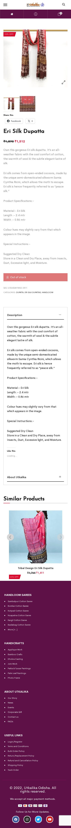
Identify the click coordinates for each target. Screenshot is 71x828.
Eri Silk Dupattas (33, 292)
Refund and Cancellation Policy (23, 760)
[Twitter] (38, 819)
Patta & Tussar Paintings (19, 668)
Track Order (13, 770)
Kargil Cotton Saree (17, 620)
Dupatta (20, 292)
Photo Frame (14, 678)
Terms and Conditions (18, 746)
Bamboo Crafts (15, 654)
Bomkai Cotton (15, 606)
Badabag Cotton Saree (19, 624)
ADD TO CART (16, 824)
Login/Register (15, 741)
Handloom (47, 292)
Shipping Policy (15, 765)
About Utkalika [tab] (16, 477)
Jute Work (12, 663)
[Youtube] (49, 819)
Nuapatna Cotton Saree (19, 615)
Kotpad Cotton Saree (18, 610)
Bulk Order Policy (16, 751)
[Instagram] (27, 819)
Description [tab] (14, 315)
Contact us (13, 717)
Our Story (12, 698)
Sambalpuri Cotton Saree (20, 601)
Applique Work (15, 649)
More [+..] (12, 629)
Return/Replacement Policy (21, 755)
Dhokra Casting (15, 659)
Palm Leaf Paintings (17, 673)
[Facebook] (15, 819)
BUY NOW (54, 824)
